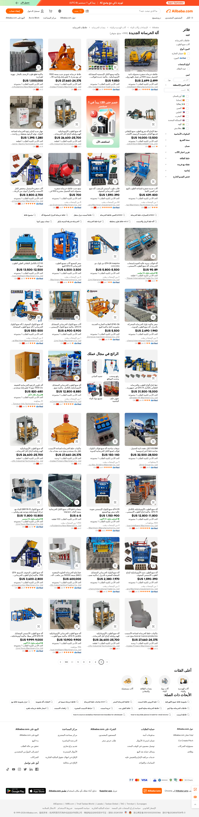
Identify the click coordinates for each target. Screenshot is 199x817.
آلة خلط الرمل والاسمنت (145, 221)
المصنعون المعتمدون (107, 735)
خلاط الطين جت (124, 708)
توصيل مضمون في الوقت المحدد (141, 746)
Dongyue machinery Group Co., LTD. (103, 337)
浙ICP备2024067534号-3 (173, 812)
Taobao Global (111, 804)
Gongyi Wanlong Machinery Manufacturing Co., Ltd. (64, 279)
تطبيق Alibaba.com (57, 791)
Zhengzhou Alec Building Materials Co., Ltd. (102, 465)
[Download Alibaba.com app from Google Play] (15, 791)
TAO (122, 804)
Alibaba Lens (182, 791)
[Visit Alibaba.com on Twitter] (25, 769)
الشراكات (34, 757)
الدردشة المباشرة (69, 740)
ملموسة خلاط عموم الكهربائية (176, 702)
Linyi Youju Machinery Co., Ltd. (67, 340)
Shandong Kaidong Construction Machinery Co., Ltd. (26, 201)
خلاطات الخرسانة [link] (80, 27)
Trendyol (130, 804)
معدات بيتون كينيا (43, 221)
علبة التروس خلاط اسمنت (147, 702)
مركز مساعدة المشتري (67, 735)
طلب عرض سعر (109, 740)
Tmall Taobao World (85, 804)
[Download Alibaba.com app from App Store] (37, 791)
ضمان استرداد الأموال (145, 740)
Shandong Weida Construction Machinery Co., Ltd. (64, 401)
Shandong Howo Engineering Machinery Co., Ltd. (64, 205)
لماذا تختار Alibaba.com (183, 735)
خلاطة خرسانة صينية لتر (67, 702)
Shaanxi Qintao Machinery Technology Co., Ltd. (141, 205)
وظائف (190, 751)
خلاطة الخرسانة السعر (121, 702)
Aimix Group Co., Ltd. (148, 465)
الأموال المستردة (70, 751)
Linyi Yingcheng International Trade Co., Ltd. (141, 340)
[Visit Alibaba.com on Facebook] (37, 769)
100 (66, 662)
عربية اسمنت (105, 708)
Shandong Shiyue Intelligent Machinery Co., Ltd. (26, 276)
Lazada (99, 804)
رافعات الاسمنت (60, 708)
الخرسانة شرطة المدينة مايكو (68, 221)
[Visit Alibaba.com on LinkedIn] (31, 769)
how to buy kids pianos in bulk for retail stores (149, 715)
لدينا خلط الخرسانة (94, 221)
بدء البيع (35, 740)
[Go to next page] (60, 662)
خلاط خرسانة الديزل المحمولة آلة (53, 215)
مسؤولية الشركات (185, 746)
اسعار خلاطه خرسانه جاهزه (36, 708)
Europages (142, 804)
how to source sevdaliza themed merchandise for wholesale (97, 715)
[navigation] (176, 345)
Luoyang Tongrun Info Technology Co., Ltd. (26, 404)
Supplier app (106, 791)
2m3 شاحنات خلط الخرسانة (94, 702)
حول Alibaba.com (185, 729)
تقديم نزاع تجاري (70, 746)
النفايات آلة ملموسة (43, 702)
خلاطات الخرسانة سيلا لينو (177, 708)
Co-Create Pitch (185, 740)
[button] (87, 11)
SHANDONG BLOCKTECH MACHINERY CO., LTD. (141, 144)
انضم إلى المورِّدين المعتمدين (26, 751)
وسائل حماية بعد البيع (146, 751)
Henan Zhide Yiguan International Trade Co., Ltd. (141, 278)
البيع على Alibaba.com (29, 735)
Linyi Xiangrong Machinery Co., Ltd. (103, 279)
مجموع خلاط (28, 215)
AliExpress (58, 804)
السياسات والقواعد (147, 763)
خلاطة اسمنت (182, 715)
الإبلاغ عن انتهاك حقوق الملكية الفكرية (61, 757)
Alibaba (155, 27)
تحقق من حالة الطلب (30, 746)
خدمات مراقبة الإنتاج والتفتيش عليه (140, 757)
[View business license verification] (125, 812)
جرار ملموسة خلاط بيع (19, 702)
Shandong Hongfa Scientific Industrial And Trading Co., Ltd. (102, 87)
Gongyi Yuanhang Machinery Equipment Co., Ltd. (102, 205)
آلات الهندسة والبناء (118, 27)
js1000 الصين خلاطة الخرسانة (111, 215)
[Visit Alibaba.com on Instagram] (19, 769)
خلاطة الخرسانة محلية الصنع (149, 708)
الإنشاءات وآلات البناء (139, 27)
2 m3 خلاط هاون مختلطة (119, 221)
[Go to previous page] (107, 662)
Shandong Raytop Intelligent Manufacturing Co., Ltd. (141, 87)
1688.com (69, 804)
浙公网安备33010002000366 (147, 812)
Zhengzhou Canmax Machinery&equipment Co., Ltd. (26, 340)
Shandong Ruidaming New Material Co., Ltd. (26, 87)
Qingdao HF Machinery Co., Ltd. (143, 397)
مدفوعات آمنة (149, 735)
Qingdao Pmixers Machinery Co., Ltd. (64, 87)
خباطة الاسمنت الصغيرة (83, 708)
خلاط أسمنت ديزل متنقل (83, 215)
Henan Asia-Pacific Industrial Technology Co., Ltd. (64, 144)
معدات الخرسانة (98, 27)
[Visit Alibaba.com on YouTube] (13, 769)
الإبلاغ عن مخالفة (70, 763)
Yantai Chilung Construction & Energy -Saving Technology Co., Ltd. (26, 144)
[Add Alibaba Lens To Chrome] (152, 791)
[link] (195, 789)
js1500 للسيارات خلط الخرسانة (142, 215)
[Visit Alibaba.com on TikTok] (7, 769)
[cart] (50, 11)
